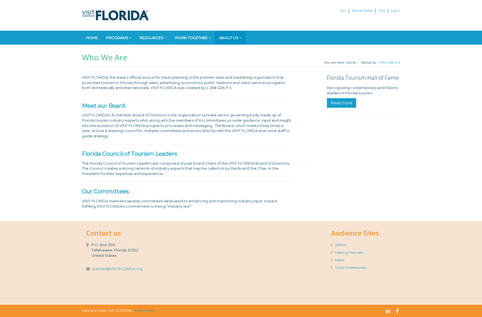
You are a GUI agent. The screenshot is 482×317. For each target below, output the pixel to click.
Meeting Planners (349, 252)
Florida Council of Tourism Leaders (129, 153)
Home (92, 37)
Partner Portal (362, 11)
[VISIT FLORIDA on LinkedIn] (388, 311)
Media (339, 260)
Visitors (340, 244)
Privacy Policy (144, 311)
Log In (395, 11)
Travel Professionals (350, 267)
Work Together (191, 37)
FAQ (382, 11)
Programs (117, 37)
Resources (152, 37)
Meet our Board (103, 105)
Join (343, 11)
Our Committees (105, 191)
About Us (229, 37)
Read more (342, 102)
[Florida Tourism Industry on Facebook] (397, 311)
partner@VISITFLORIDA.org (118, 268)
